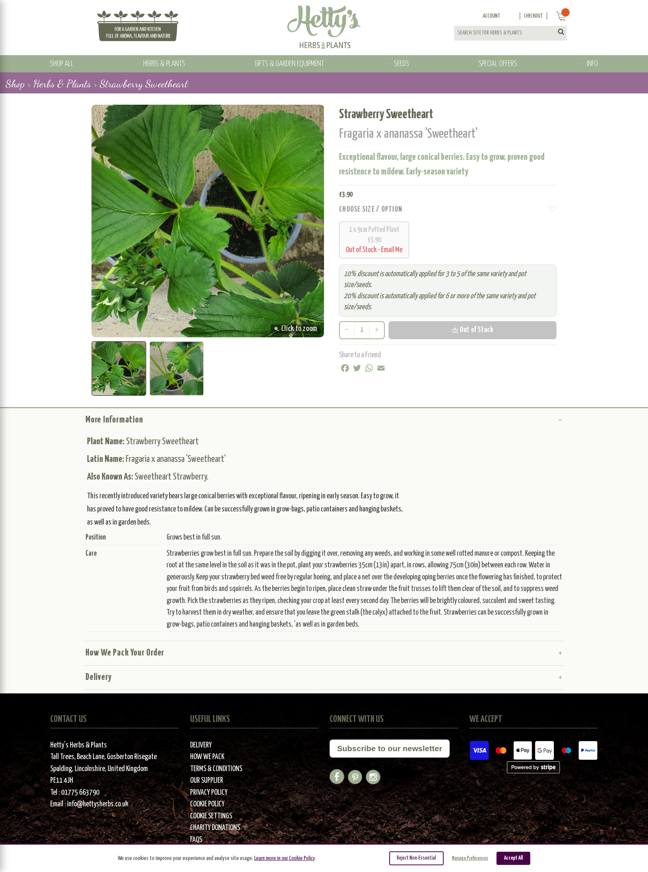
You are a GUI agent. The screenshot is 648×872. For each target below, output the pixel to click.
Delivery (99, 677)
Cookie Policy (207, 804)
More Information (114, 419)
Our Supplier (206, 780)
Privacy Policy (209, 792)
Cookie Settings (211, 816)
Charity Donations (215, 827)
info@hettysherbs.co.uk (97, 804)
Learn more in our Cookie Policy (284, 858)
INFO (592, 64)
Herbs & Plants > (65, 83)
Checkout (533, 16)
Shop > (18, 83)
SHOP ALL (62, 64)
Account (491, 16)
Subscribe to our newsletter (389, 748)
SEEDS (401, 64)
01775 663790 (80, 792)
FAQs (196, 839)
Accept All (513, 858)
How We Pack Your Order (125, 652)
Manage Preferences (470, 858)
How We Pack (207, 757)
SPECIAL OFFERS (497, 64)
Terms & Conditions (216, 769)
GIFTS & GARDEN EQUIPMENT (289, 64)
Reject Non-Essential (416, 858)
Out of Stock (472, 330)
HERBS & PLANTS (164, 64)
